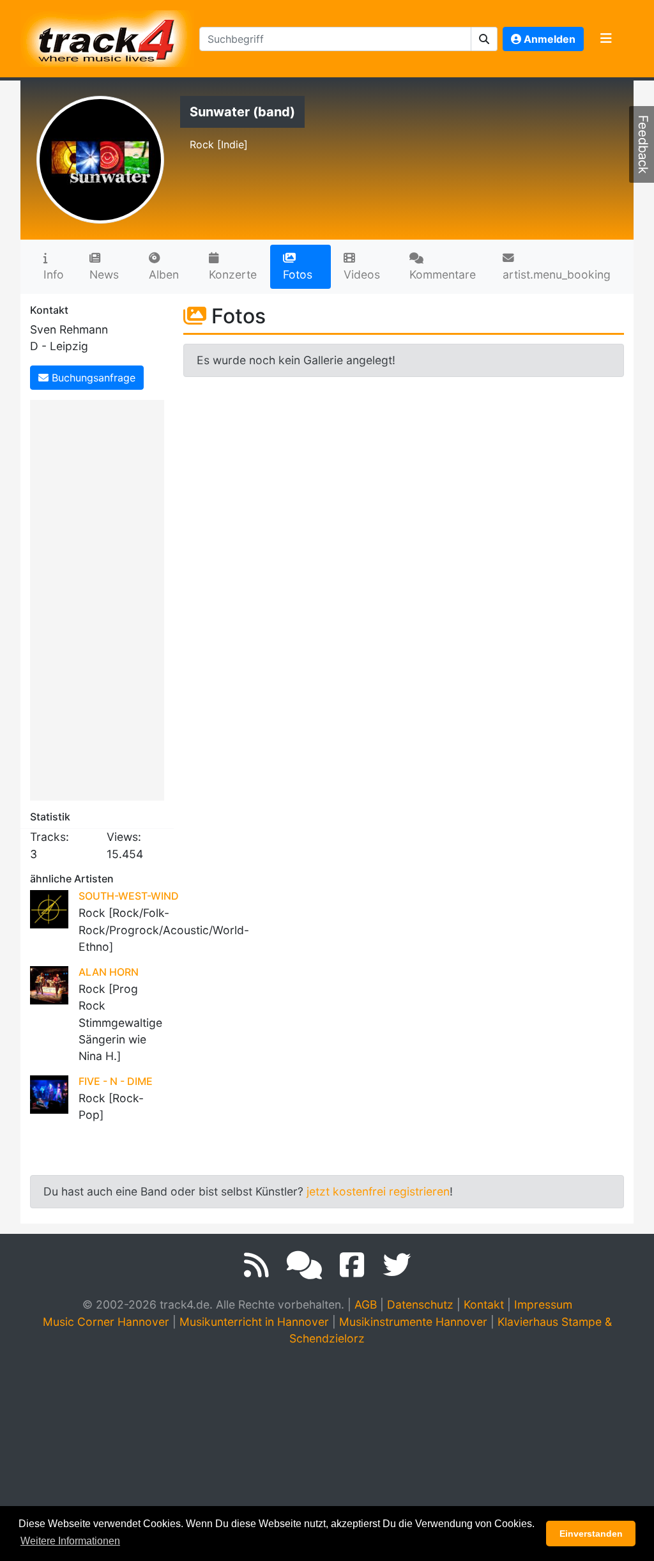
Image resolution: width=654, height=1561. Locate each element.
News (104, 274)
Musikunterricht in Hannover (254, 1321)
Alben (164, 274)
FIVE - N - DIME (116, 1081)
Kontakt (484, 1304)
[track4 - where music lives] (107, 36)
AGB (365, 1304)
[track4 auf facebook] (352, 1265)
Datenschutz (420, 1304)
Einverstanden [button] (591, 1533)
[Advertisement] (100, 598)
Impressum (543, 1304)
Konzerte (233, 274)
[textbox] (335, 39)
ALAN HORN (109, 971)
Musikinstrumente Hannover (413, 1321)
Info (53, 274)
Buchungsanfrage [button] (92, 377)
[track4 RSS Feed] (256, 1265)
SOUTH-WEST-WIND (129, 895)
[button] (484, 39)
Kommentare (442, 274)
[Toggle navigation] (606, 39)
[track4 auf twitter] (396, 1265)
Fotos (297, 274)
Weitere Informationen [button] (70, 1540)
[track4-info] (304, 1265)
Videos (362, 274)
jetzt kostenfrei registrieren (378, 1191)
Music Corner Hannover (106, 1321)
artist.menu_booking (557, 274)
